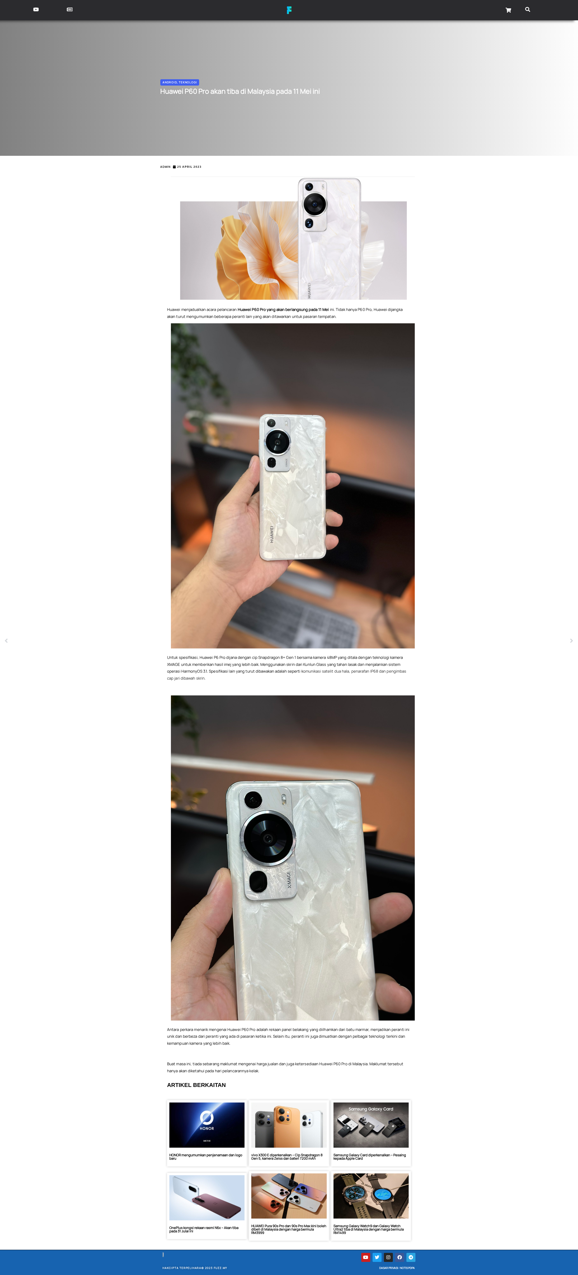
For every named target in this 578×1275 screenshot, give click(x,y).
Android (170, 82)
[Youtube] (365, 1257)
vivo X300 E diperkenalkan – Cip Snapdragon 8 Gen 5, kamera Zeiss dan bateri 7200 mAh (287, 1157)
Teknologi (188, 82)
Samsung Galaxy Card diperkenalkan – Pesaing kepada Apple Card (369, 1157)
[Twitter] (377, 1257)
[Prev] (147, 641)
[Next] (431, 641)
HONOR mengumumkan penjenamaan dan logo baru (205, 1157)
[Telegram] (410, 1257)
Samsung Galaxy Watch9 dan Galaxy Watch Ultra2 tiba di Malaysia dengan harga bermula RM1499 (368, 1229)
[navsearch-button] (527, 10)
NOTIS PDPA (407, 1268)
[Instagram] (388, 1257)
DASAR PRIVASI (388, 1268)
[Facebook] (399, 1257)
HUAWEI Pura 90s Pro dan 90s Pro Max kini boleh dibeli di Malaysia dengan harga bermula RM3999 (288, 1229)
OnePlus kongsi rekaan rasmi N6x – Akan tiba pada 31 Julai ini (203, 1229)
